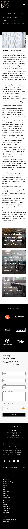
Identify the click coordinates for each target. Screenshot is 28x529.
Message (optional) (7, 391)
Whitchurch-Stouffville (9, 520)
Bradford (6, 480)
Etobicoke (6, 484)
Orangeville (6, 504)
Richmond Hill (7, 506)
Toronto (5, 514)
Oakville (5, 503)
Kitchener (6, 491)
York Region (6, 521)
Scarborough (6, 508)
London (5, 493)
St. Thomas (6, 512)
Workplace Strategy (19, 23)
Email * (4, 377)
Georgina (5, 485)
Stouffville (6, 510)
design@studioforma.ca (16, 437)
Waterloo (5, 518)
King (4, 489)
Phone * (4, 384)
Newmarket (6, 501)
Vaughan (5, 516)
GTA (4, 487)
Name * (4, 371)
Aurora (5, 478)
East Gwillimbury (8, 482)
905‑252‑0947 (16, 436)
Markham (6, 495)
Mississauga (6, 497)
